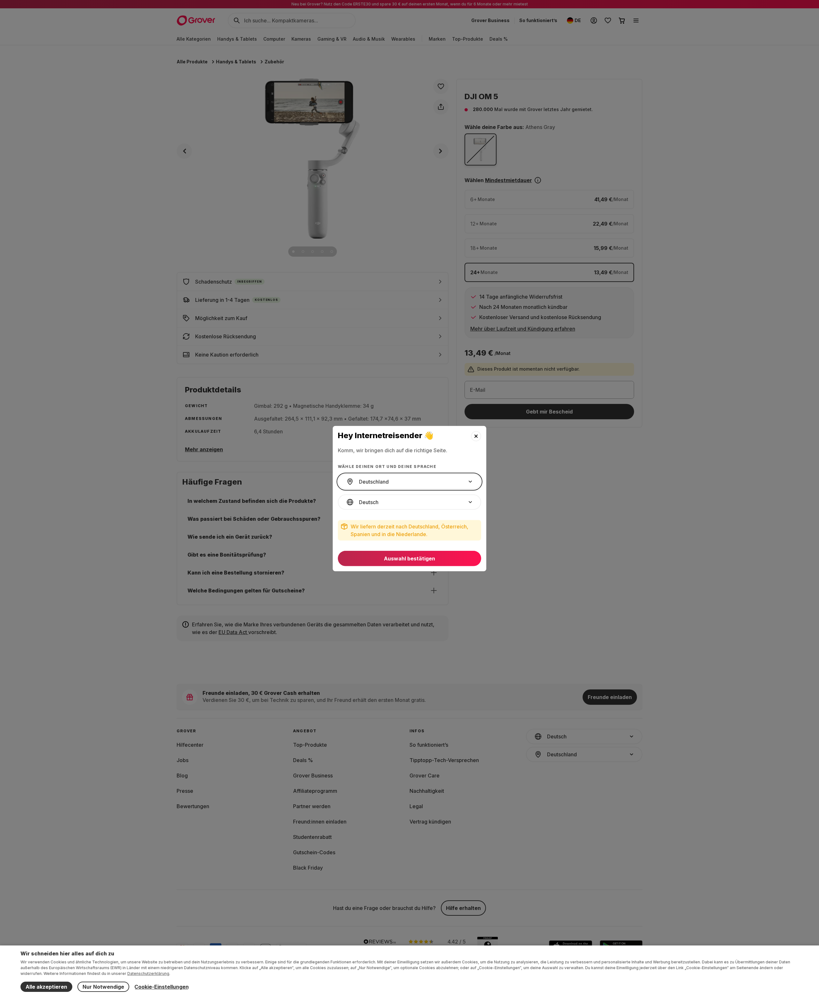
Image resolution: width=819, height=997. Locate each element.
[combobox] (409, 481)
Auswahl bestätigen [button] (409, 558)
